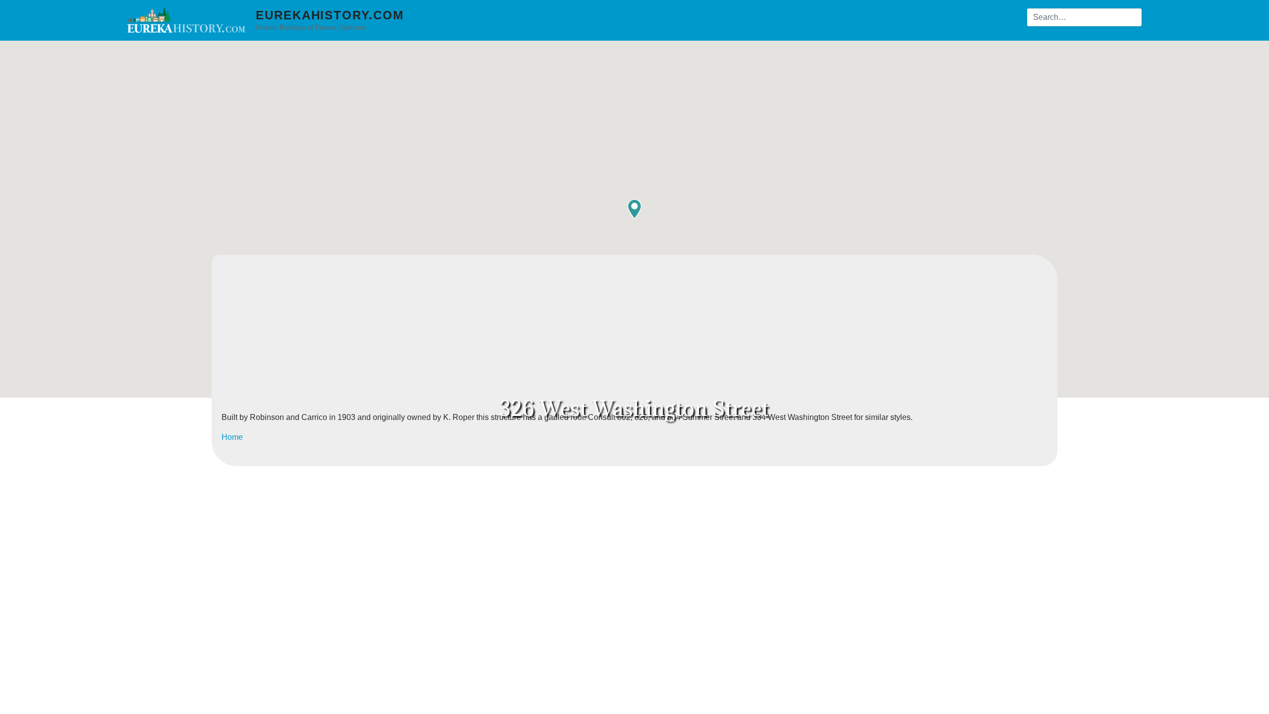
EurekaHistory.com (330, 15)
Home (232, 437)
